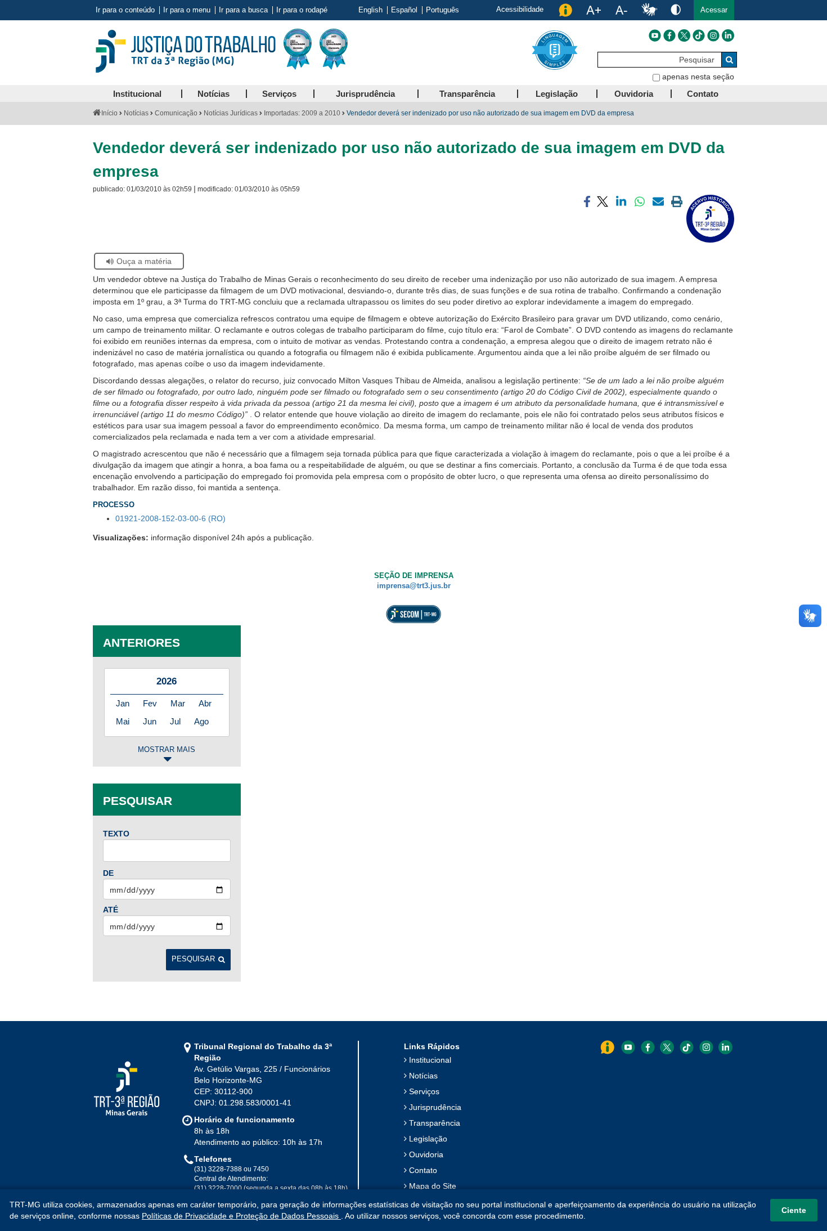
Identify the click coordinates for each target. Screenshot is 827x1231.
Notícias (136, 113)
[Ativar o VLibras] (649, 10)
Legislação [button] (557, 94)
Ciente (793, 1210)
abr (205, 703)
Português (442, 10)
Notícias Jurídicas (231, 113)
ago (201, 721)
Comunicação (176, 113)
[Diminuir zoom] (621, 10)
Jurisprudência (435, 1107)
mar (177, 703)
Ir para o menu (186, 10)
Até (110, 909)
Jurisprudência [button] (365, 94)
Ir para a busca (243, 10)
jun (149, 721)
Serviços (424, 1091)
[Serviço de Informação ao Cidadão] (565, 10)
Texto (116, 833)
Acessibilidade (519, 9)
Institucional (430, 1059)
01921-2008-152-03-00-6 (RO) (170, 518)
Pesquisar (193, 959)
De (108, 873)
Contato (423, 1170)
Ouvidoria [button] (633, 94)
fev (150, 703)
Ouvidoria (426, 1154)
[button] (714, 10)
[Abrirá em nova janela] (655, 35)
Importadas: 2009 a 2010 (302, 113)
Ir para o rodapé (301, 10)
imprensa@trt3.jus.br (414, 586)
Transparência (434, 1122)
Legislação (428, 1138)
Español (404, 10)
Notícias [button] (213, 94)
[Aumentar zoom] (593, 10)
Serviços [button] (279, 94)
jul (175, 721)
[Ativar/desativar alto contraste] (676, 9)
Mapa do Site (432, 1185)
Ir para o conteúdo (125, 10)
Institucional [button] (137, 94)
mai (122, 721)
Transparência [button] (467, 94)
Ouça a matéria (144, 261)
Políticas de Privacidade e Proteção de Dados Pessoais (241, 1215)
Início (109, 113)
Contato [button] (702, 94)
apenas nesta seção (698, 76)
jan (122, 703)
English (370, 10)
